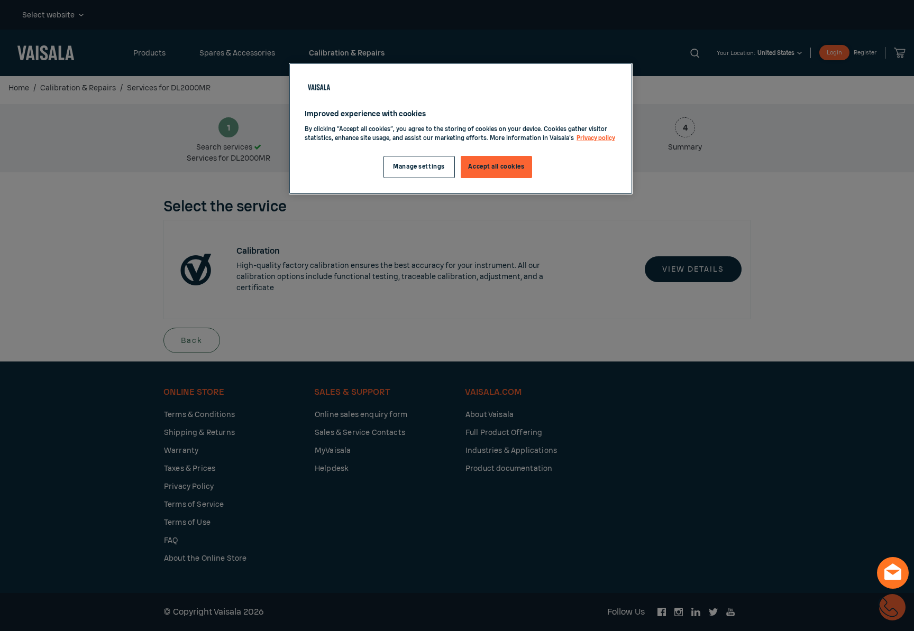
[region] (461, 128)
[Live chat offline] (893, 573)
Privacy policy (596, 138)
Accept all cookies (496, 167)
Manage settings (419, 167)
